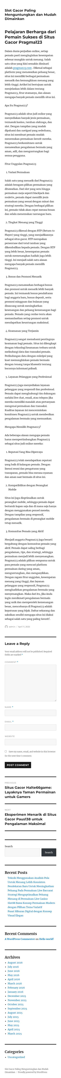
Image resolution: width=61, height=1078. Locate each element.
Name (9, 707)
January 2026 (15, 991)
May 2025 (13, 1025)
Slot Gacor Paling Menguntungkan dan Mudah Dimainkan (30, 14)
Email (9, 721)
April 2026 (14, 979)
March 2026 (15, 983)
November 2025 (17, 1000)
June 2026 (14, 970)
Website (10, 736)
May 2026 (13, 975)
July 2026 (13, 966)
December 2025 (17, 996)
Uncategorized (16, 1057)
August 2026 (15, 962)
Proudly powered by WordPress (32, 1072)
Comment (11, 662)
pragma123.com (22, 67)
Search (9, 846)
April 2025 (14, 1029)
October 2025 (16, 1004)
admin (12, 626)
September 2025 (17, 1008)
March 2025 (15, 1033)
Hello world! (46, 939)
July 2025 (13, 1016)
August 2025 (15, 1012)
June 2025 (14, 1021)
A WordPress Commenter (20, 939)
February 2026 (16, 987)
